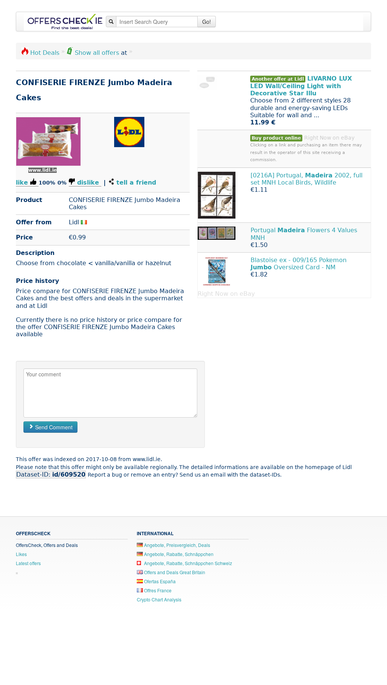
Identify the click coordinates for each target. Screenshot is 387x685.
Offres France (157, 590)
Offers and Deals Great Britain (174, 572)
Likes (21, 554)
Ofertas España (159, 581)
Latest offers (28, 563)
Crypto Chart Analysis (159, 599)
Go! (206, 21)
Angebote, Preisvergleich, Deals (176, 545)
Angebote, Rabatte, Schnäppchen (178, 554)
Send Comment (53, 427)
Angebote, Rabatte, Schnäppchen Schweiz (187, 563)
